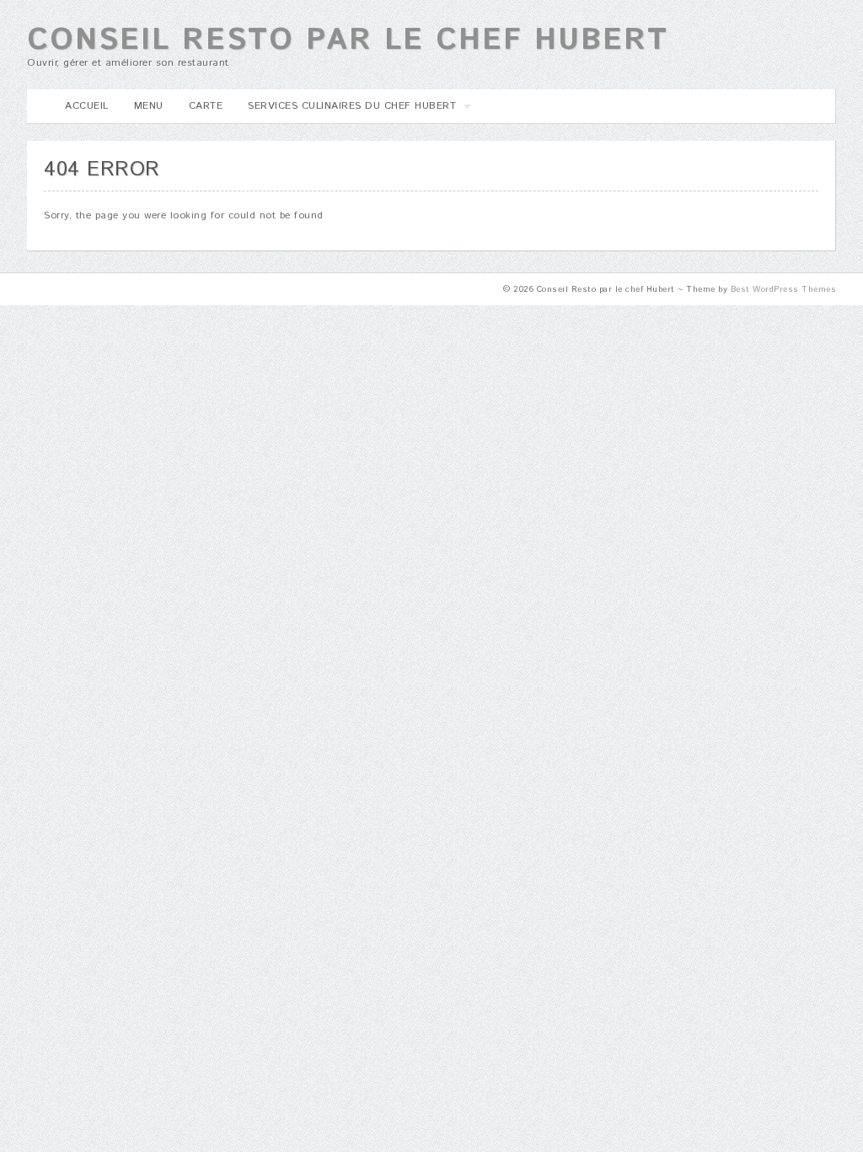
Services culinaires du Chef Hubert (345, 111)
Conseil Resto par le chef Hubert (347, 40)
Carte (206, 106)
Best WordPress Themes (784, 289)
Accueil (87, 106)
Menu (148, 106)
